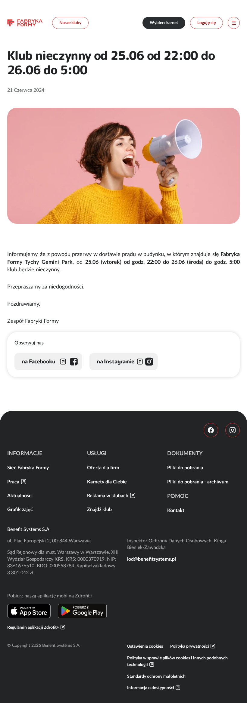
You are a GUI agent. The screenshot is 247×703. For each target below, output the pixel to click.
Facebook (211, 430)
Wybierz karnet (164, 22)
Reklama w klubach (107, 495)
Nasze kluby (70, 22)
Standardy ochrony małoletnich (156, 676)
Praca (13, 481)
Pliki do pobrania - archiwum (197, 481)
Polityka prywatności (189, 646)
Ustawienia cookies (145, 646)
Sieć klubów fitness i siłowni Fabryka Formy (24, 23)
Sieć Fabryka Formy (28, 467)
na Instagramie (115, 361)
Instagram (232, 430)
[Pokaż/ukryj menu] (234, 23)
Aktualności (20, 495)
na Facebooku (38, 361)
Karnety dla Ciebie (107, 481)
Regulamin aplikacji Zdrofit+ (33, 627)
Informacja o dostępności (150, 687)
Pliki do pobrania (185, 467)
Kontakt (175, 510)
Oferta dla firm (103, 467)
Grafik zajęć (20, 509)
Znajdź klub (99, 509)
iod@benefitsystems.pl (151, 559)
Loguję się (206, 22)
